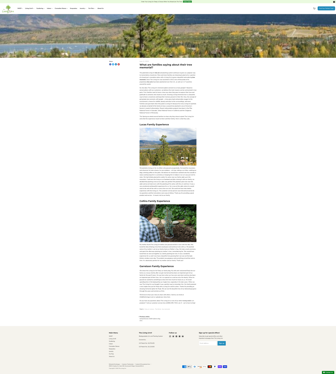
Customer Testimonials (128, 361)
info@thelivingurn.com (147, 294)
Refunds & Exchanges (114, 361)
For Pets (91, 6)
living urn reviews (149, 306)
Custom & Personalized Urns (142, 361)
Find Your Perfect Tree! (326, 6)
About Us (100, 6)
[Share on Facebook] (110, 61)
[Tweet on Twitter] (113, 61)
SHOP (20, 6)
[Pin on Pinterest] (119, 61)
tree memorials (166, 306)
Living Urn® (29, 6)
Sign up (221, 340)
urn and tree (185, 181)
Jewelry (82, 6)
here (168, 294)
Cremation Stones (61, 6)
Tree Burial (158, 306)
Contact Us (329, 372)
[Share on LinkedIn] (116, 61)
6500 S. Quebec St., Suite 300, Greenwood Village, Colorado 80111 (126, 363)
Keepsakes (73, 6)
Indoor (49, 6)
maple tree (166, 279)
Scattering (40, 6)
